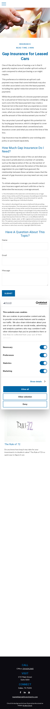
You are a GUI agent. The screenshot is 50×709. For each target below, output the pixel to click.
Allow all (25, 389)
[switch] (43, 355)
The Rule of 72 (12, 444)
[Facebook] (20, 692)
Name (4, 240)
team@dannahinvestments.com (25, 697)
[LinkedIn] (25, 692)
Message (6, 270)
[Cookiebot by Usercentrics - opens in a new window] (36, 303)
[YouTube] (29, 692)
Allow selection (25, 397)
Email (4, 255)
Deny (25, 404)
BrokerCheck (27, 705)
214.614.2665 (28, 669)
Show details (36, 381)
